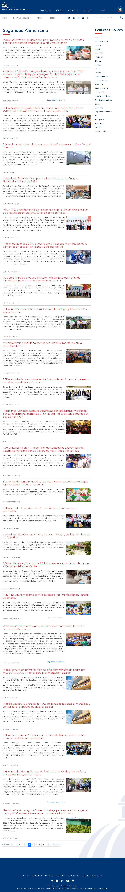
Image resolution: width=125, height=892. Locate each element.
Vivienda (98, 127)
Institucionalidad (101, 80)
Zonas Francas (100, 131)
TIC (96, 116)
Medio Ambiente (101, 88)
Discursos (87, 11)
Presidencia (99, 92)
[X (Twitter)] (69, 18)
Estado (97, 69)
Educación (99, 57)
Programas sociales (102, 96)
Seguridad (99, 108)
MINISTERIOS (97, 876)
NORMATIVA (72, 11)
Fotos (102, 11)
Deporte (98, 49)
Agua (97, 38)
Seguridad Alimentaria (55, 100)
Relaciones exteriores (103, 100)
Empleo (98, 61)
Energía (98, 65)
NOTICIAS (59, 11)
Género (98, 73)
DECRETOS (60, 876)
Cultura (98, 45)
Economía (99, 53)
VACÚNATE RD (73, 876)
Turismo (98, 123)
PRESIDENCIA (45, 11)
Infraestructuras (101, 77)
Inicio (4, 18)
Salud (97, 104)
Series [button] (40, 18)
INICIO (25, 876)
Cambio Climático (101, 41)
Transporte (99, 120)
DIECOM (53, 18)
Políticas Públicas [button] (21, 18)
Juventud (99, 84)
